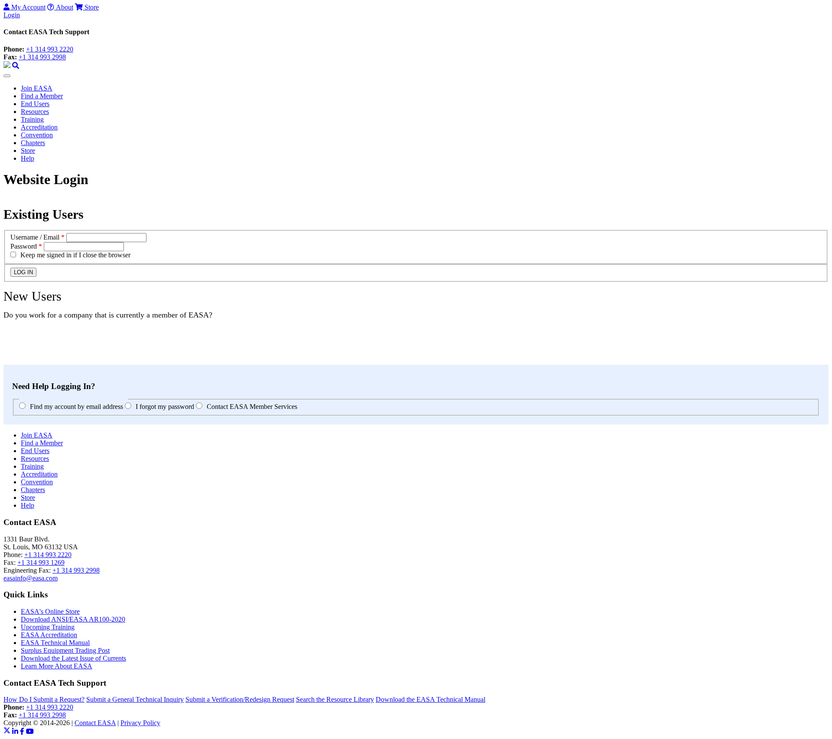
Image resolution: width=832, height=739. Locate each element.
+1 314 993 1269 (41, 562)
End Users (35, 103)
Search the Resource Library (335, 699)
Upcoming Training (48, 627)
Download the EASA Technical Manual (430, 699)
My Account (28, 7)
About (63, 7)
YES (10, 345)
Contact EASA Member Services (252, 406)
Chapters (33, 142)
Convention (37, 135)
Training (32, 119)
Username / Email (34, 237)
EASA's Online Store (50, 611)
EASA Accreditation (49, 635)
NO (8, 353)
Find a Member (42, 96)
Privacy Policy (140, 722)
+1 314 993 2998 (42, 57)
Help (27, 158)
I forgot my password (165, 406)
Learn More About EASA (56, 666)
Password (23, 246)
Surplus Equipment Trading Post (65, 650)
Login (11, 15)
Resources (35, 111)
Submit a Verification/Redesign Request (239, 699)
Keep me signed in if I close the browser (75, 255)
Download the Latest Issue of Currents (73, 658)
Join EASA (36, 88)
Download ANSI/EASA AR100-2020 (73, 619)
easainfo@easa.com (30, 578)
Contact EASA (95, 722)
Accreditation (39, 127)
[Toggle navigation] (6, 76)
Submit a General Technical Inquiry (135, 699)
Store (91, 7)
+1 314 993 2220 (49, 49)
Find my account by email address (76, 406)
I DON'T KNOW (27, 360)
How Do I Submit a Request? (43, 699)
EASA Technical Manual (55, 642)
